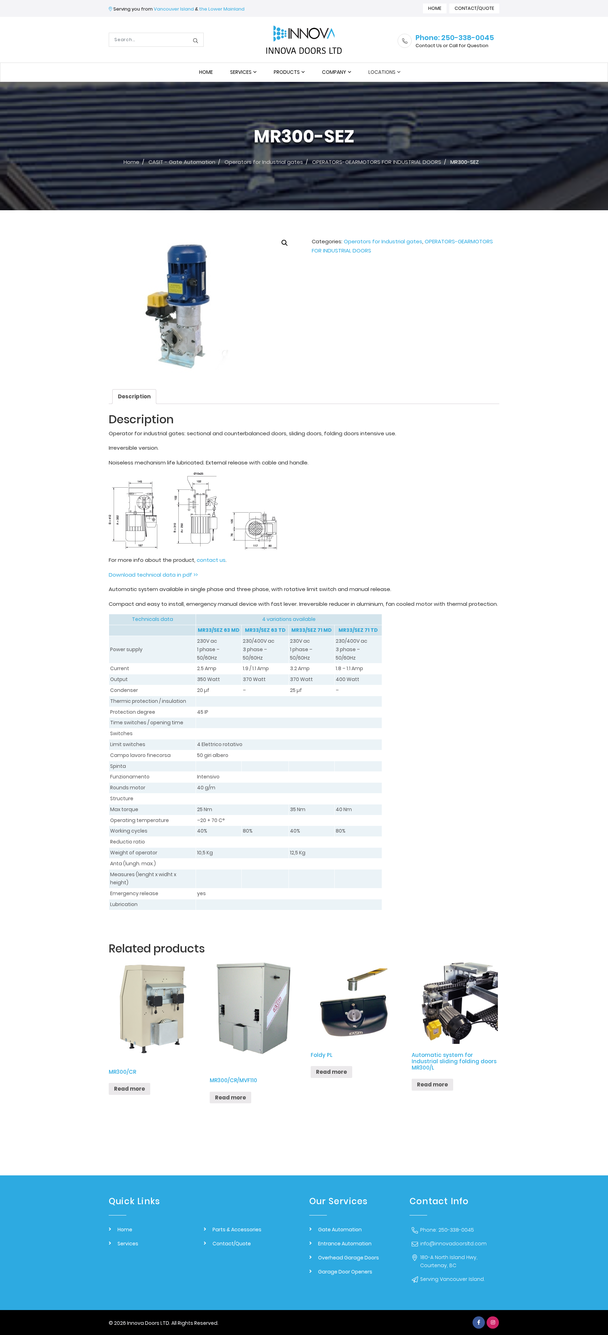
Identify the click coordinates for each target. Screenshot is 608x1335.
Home (434, 8)
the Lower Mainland (222, 9)
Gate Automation (340, 1229)
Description (134, 396)
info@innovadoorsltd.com (453, 1243)
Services (241, 72)
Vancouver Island (174, 9)
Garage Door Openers (345, 1271)
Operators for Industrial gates (383, 241)
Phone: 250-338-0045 (447, 1229)
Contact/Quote (474, 8)
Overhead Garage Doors (348, 1257)
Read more (129, 1088)
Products (287, 72)
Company (334, 72)
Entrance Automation (345, 1243)
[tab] (134, 396)
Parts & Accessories (237, 1229)
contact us (211, 560)
